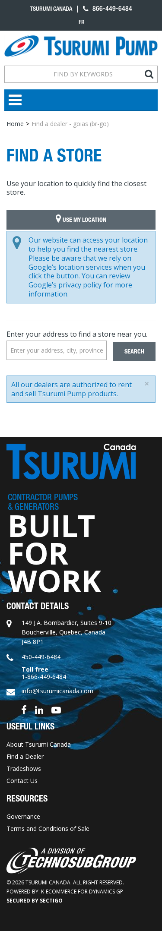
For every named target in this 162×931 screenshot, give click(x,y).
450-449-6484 (41, 657)
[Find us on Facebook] (24, 709)
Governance (23, 816)
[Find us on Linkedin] (39, 709)
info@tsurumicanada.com (57, 691)
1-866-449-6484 (44, 676)
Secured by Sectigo (34, 900)
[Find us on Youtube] (56, 709)
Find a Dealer (25, 756)
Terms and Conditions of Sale (47, 828)
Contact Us (22, 780)
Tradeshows (23, 768)
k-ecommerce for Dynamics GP (82, 891)
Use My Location (83, 220)
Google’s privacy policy (65, 285)
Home (15, 124)
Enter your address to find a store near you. (76, 334)
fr (82, 22)
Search (134, 351)
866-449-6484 (111, 8)
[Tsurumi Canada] (81, 46)
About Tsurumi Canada (38, 744)
